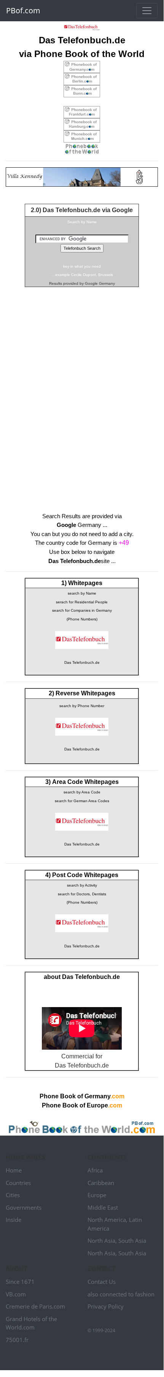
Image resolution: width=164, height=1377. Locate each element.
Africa (95, 1170)
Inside (13, 1219)
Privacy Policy (106, 1306)
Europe (97, 1195)
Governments (23, 1207)
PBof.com (23, 10)
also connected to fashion (121, 1294)
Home (14, 1170)
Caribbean (101, 1183)
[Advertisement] (82, 386)
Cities (13, 1195)
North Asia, (102, 1240)
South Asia (132, 1240)
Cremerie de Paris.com (35, 1306)
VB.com (16, 1294)
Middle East (103, 1207)
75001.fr (17, 1340)
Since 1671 (20, 1281)
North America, (107, 1219)
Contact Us (102, 1281)
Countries (18, 1183)
